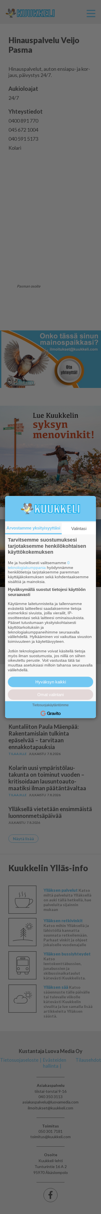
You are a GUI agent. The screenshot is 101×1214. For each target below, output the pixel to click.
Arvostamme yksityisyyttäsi (33, 528)
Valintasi (78, 528)
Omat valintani (50, 694)
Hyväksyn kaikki (50, 681)
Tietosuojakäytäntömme (50, 705)
